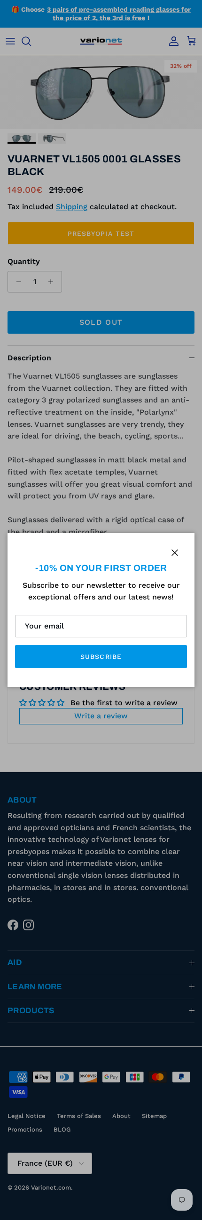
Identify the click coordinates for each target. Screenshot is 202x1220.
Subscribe (101, 656)
